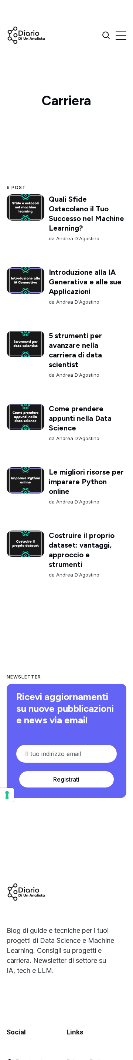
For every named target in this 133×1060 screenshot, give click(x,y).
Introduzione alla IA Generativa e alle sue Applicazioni (85, 282)
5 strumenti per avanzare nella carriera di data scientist (75, 350)
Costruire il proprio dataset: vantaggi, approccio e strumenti (82, 550)
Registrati (66, 779)
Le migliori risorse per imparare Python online (86, 482)
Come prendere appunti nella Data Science (80, 418)
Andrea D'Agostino (77, 238)
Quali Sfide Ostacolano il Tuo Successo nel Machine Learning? (86, 213)
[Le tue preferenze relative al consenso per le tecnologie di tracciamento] (7, 795)
